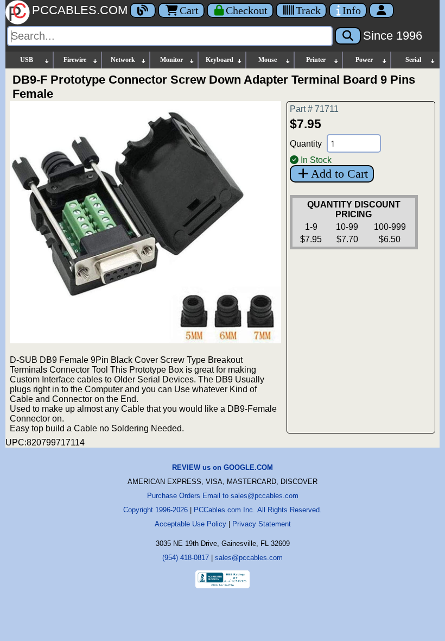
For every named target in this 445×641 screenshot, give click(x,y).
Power (364, 60)
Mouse (267, 60)
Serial (413, 60)
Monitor (171, 60)
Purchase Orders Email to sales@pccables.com (222, 496)
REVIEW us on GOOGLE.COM (222, 467)
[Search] (348, 36)
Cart (189, 10)
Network (123, 60)
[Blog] (143, 10)
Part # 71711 (314, 109)
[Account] (381, 10)
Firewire (74, 60)
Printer (316, 60)
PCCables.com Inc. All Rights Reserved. (258, 510)
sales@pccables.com (249, 558)
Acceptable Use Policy (190, 524)
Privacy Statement (261, 524)
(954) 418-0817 (185, 558)
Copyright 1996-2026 (155, 510)
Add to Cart (339, 173)
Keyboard (219, 60)
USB (26, 60)
